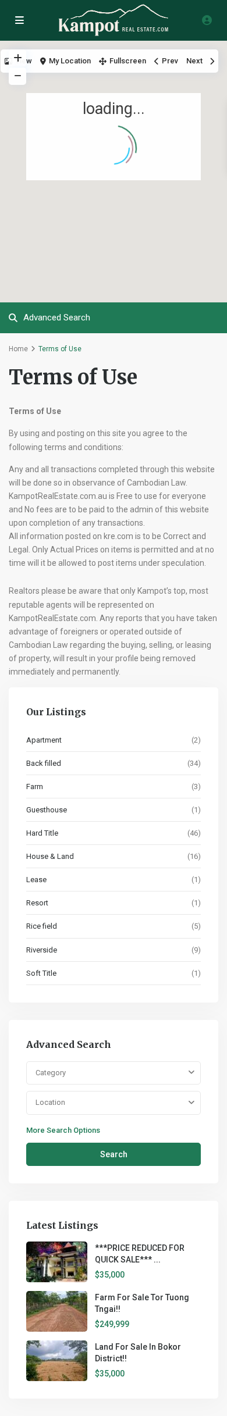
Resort (37, 902)
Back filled (43, 763)
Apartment (44, 740)
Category (51, 1072)
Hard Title (42, 833)
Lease (36, 879)
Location (50, 1102)
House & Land (50, 856)
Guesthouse (46, 809)
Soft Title (41, 973)
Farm (34, 786)
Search (113, 1154)
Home (18, 349)
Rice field (41, 926)
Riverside (41, 950)
